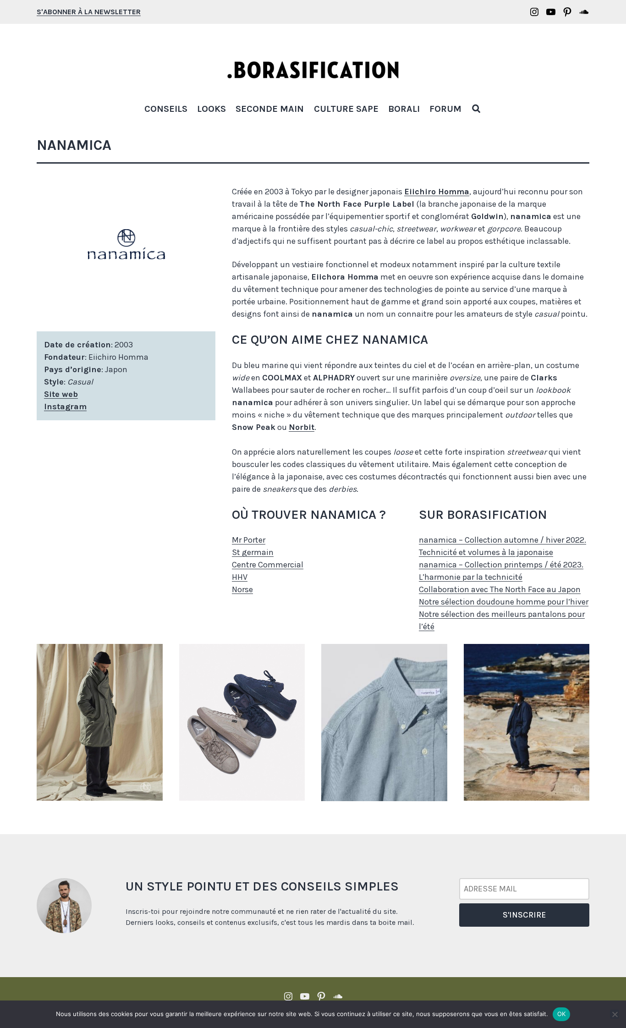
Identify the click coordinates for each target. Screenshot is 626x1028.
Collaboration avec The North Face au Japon (500, 589)
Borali (404, 109)
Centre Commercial (267, 565)
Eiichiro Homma (436, 192)
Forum (445, 109)
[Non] (614, 1014)
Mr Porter (248, 540)
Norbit (301, 427)
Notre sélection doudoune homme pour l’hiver (503, 602)
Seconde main (270, 109)
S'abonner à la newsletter (89, 11)
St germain (253, 552)
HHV (239, 577)
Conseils (165, 109)
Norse (242, 589)
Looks (211, 109)
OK (561, 1013)
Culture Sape (346, 109)
